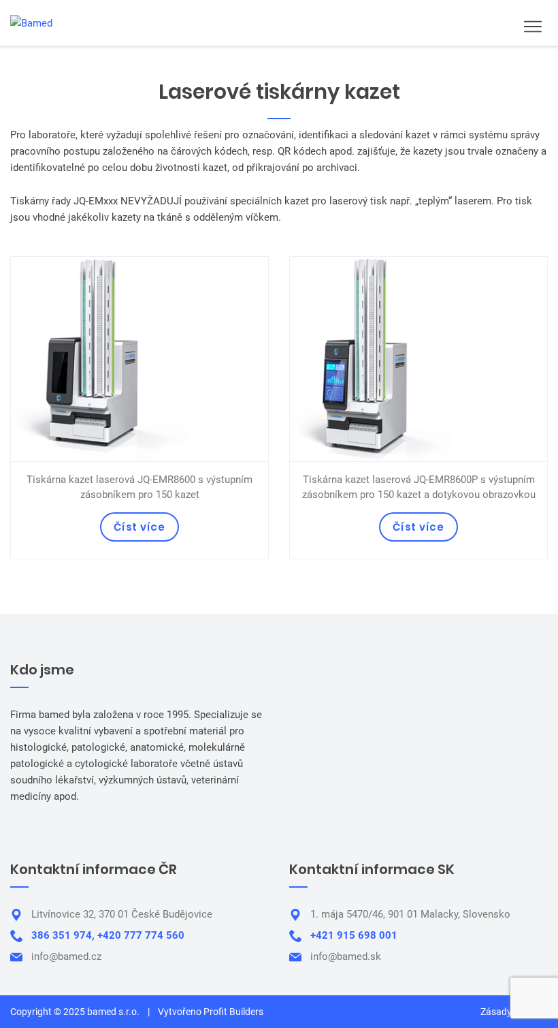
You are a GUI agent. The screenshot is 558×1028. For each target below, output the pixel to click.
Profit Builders (233, 1011)
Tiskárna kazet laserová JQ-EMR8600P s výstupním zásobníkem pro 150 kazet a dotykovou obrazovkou (419, 487)
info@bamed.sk (345, 956)
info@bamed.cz (66, 956)
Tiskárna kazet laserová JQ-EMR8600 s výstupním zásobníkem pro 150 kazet (139, 487)
